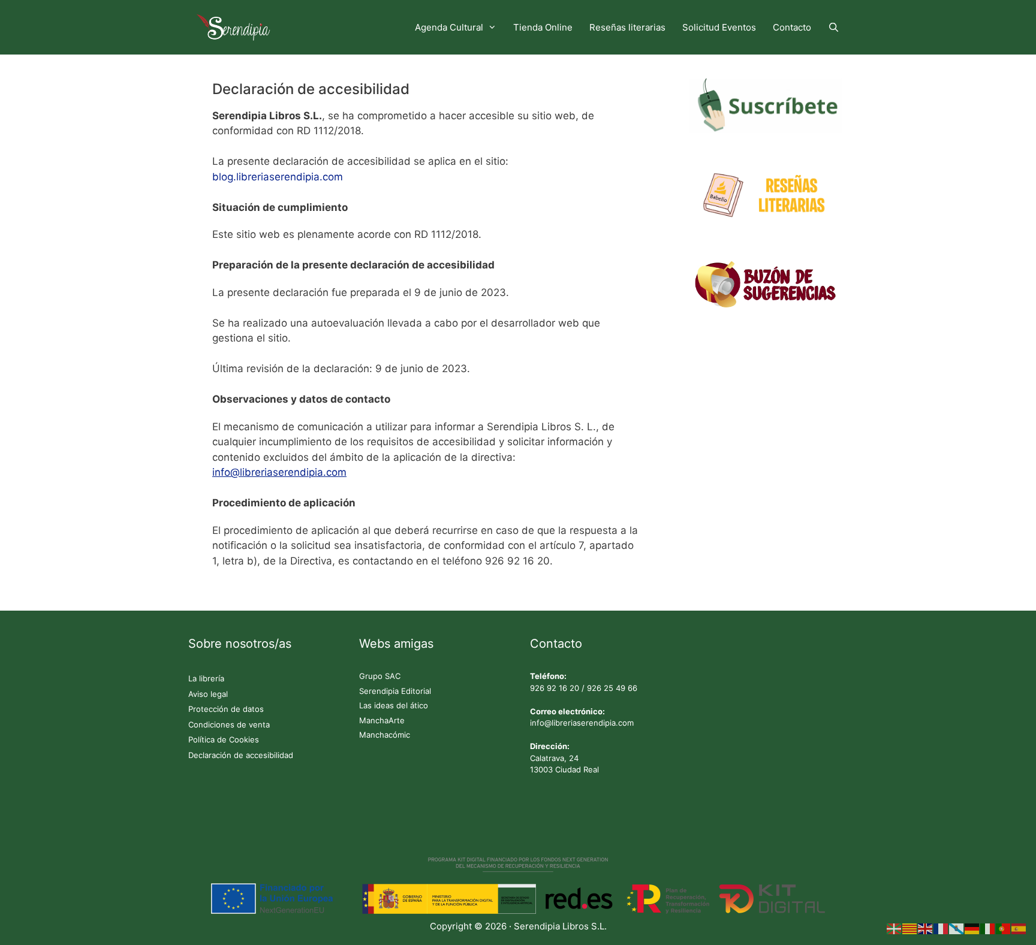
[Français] (941, 928)
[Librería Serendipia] (236, 27)
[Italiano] (988, 928)
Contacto (792, 27)
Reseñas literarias (627, 27)
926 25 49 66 (612, 688)
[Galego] (957, 928)
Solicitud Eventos (719, 27)
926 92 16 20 (554, 688)
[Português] (1003, 928)
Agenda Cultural (449, 27)
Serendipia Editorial (395, 691)
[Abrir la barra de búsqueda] (834, 27)
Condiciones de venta (229, 724)
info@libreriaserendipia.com (582, 722)
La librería (206, 678)
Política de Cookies (223, 739)
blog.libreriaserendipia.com (277, 177)
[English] (925, 928)
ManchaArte (382, 720)
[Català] (910, 928)
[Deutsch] (972, 928)
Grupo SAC (379, 676)
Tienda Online (543, 27)
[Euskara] (894, 928)
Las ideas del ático (393, 705)
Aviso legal (208, 694)
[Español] (1019, 928)
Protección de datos (226, 709)
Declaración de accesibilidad (240, 755)
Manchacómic (384, 734)
